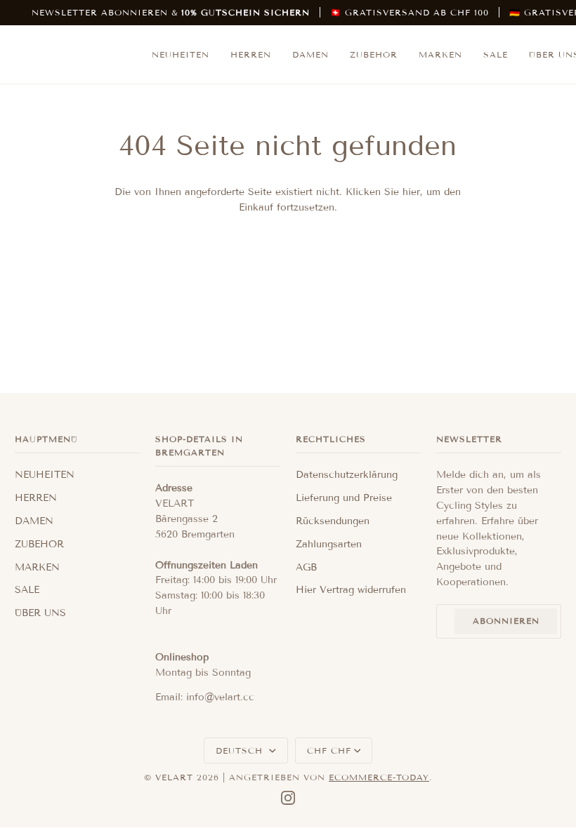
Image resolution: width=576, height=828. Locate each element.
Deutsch (241, 750)
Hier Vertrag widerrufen (351, 590)
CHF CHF (329, 750)
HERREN (36, 498)
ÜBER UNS (40, 613)
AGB (306, 567)
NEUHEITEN (44, 475)
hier (411, 192)
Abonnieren (506, 620)
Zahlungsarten (329, 544)
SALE (27, 590)
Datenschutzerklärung (347, 475)
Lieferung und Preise (344, 498)
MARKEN (37, 567)
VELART (174, 777)
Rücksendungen (332, 521)
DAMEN (34, 521)
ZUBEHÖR (39, 544)
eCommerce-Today (379, 777)
